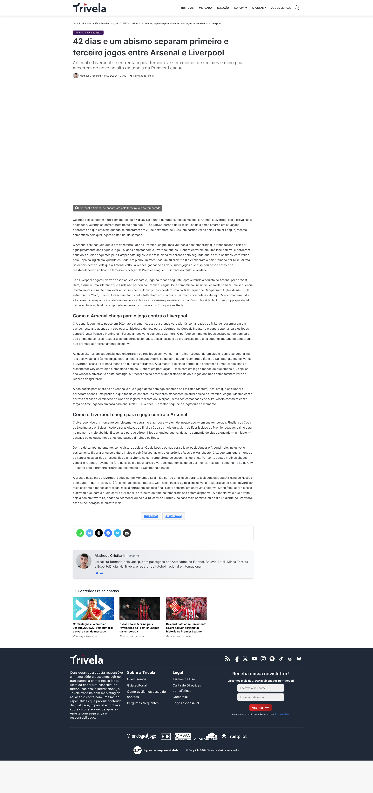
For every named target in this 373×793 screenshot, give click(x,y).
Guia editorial (137, 685)
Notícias (187, 7)
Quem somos (136, 679)
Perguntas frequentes (143, 703)
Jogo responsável (186, 703)
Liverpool (174, 516)
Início (78, 23)
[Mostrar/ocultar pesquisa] (297, 8)
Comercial (180, 697)
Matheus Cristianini (111, 556)
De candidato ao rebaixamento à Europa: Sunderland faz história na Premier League (186, 627)
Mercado (205, 7)
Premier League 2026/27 (114, 23)
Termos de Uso (184, 679)
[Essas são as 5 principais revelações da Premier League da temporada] (139, 608)
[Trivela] (89, 7)
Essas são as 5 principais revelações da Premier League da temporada (139, 627)
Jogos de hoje (281, 7)
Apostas (258, 7)
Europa (239, 7)
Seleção (223, 7)
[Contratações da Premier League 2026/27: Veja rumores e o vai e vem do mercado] (93, 608)
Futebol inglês (90, 23)
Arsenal (152, 516)
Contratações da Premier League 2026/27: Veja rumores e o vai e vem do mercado (93, 627)
